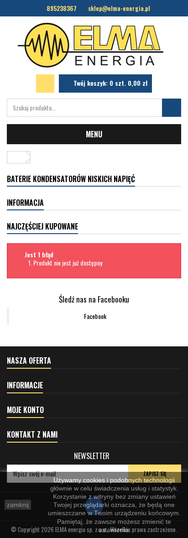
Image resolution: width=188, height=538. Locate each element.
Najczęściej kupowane (42, 226)
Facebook (95, 316)
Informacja (25, 202)
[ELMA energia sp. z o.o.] (94, 45)
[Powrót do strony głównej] (16, 157)
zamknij (18, 504)
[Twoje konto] (45, 83)
